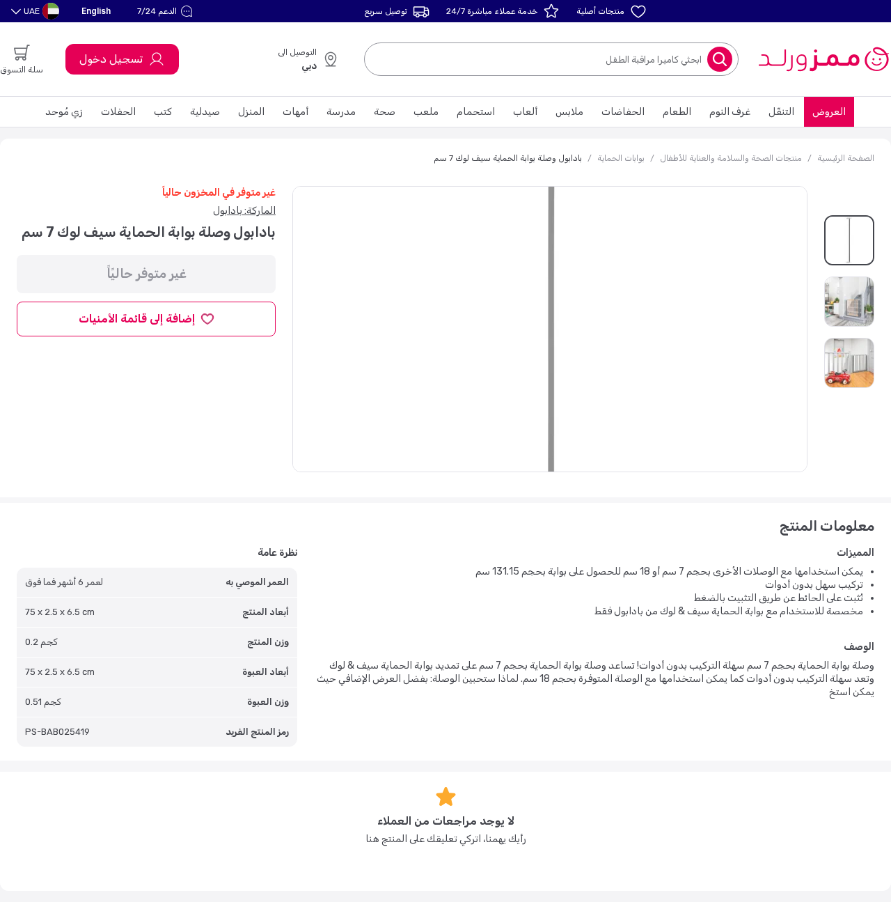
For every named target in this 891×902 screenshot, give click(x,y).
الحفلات (118, 112)
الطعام (677, 112)
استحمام (476, 112)
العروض (829, 112)
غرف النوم (729, 112)
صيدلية (205, 112)
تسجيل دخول (111, 58)
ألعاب (525, 112)
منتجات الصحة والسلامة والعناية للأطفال (731, 158)
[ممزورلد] (823, 59)
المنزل (251, 112)
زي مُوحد (64, 112)
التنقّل (781, 112)
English (96, 11)
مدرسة (341, 112)
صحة (384, 112)
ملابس (569, 112)
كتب (163, 112)
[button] (166, 11)
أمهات (295, 112)
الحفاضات (623, 112)
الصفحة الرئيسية (845, 158)
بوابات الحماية (621, 158)
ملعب (426, 112)
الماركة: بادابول (244, 211)
